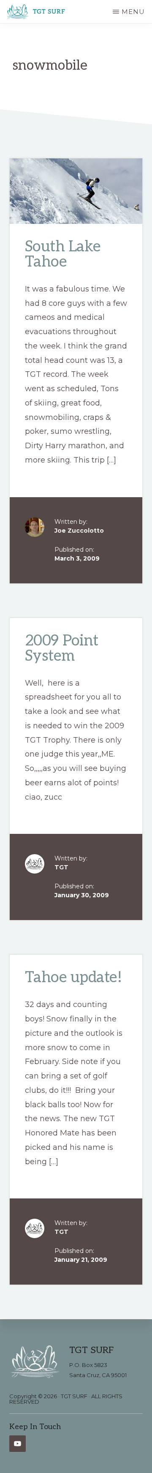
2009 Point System (61, 648)
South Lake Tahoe (63, 254)
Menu (133, 12)
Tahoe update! (73, 978)
